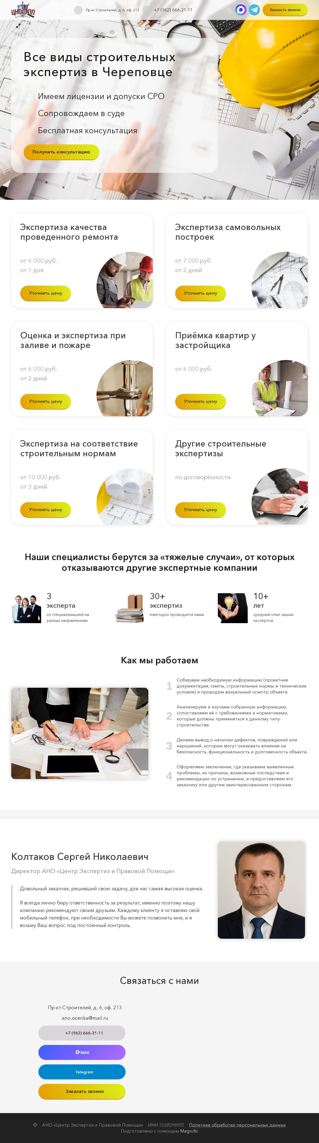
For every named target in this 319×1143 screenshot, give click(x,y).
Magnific (189, 1131)
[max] (240, 9)
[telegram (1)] (254, 9)
